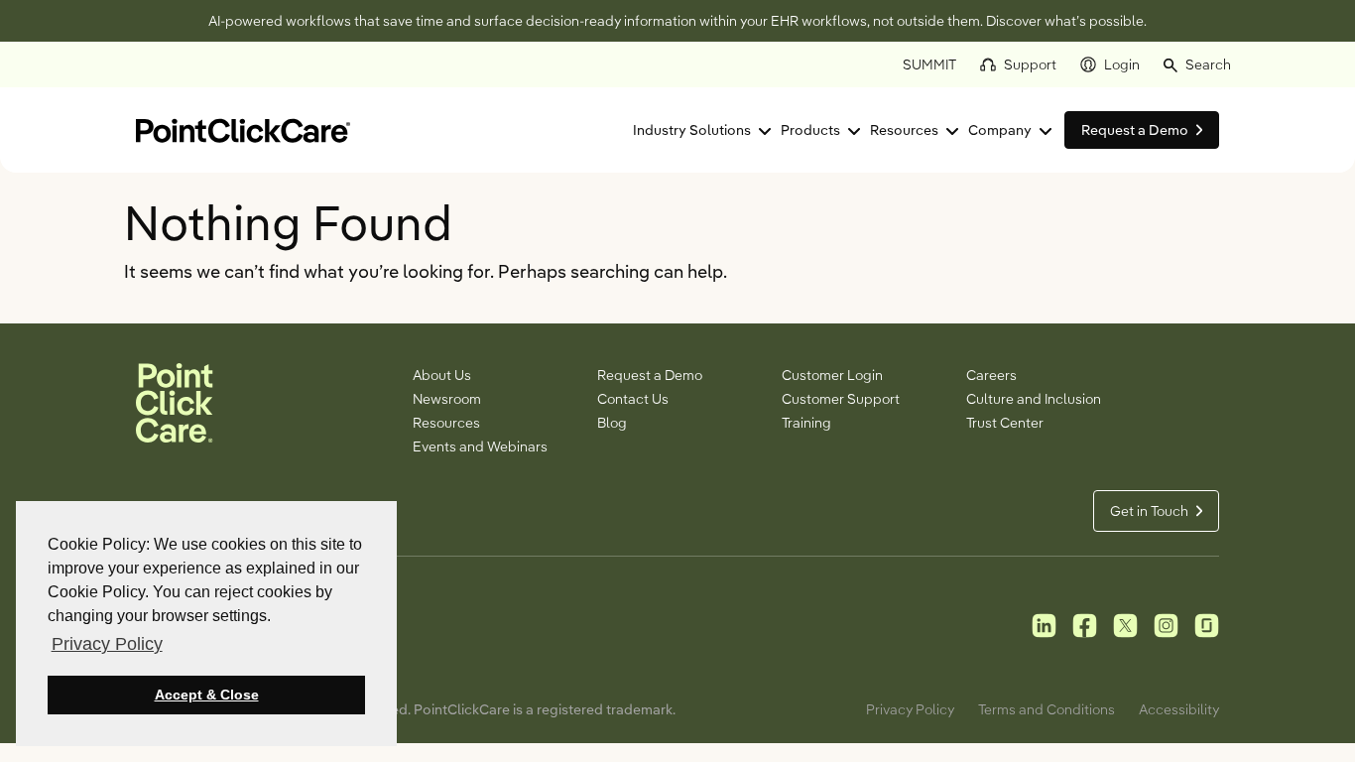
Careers (991, 375)
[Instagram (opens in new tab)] (1166, 624)
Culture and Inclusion (1033, 399)
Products (810, 130)
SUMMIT (929, 64)
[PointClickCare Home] (243, 128)
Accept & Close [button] (207, 694)
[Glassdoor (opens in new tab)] (1206, 624)
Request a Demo (649, 375)
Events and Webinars (480, 446)
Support (1030, 64)
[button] (1197, 64)
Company (1000, 130)
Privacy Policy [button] (107, 644)
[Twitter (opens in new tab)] (1125, 624)
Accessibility (1179, 709)
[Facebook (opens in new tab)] (1084, 624)
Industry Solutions (692, 130)
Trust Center (1005, 423)
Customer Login (832, 375)
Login (1122, 64)
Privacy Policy (910, 709)
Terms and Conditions (1046, 709)
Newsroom (447, 399)
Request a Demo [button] (1134, 130)
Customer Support (841, 399)
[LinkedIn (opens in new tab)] (1044, 624)
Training (806, 423)
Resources (904, 130)
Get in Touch (1149, 511)
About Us (442, 375)
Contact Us (633, 399)
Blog (612, 423)
